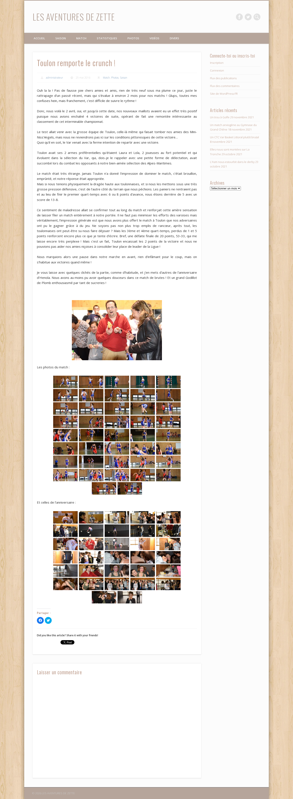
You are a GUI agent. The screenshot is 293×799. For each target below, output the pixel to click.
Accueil (39, 38)
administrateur (54, 77)
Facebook (239, 17)
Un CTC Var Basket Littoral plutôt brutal (234, 137)
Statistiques (107, 38)
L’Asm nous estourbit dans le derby (232, 162)
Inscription (217, 63)
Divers (174, 38)
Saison (60, 38)
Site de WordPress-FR (224, 94)
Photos (133, 38)
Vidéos (154, 38)
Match (81, 38)
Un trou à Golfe (220, 117)
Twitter (248, 17)
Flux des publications (223, 78)
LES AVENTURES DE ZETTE (74, 16)
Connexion (217, 70)
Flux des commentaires (224, 86)
